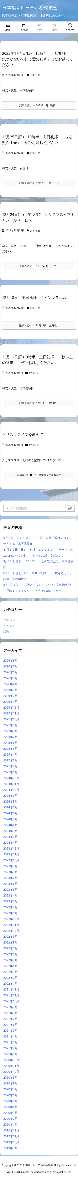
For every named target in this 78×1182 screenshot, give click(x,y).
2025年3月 (10, 760)
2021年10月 (11, 1001)
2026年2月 (10, 696)
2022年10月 (11, 931)
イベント (9, 626)
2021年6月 (10, 1025)
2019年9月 (10, 1148)
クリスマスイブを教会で (22, 434)
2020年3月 (10, 1113)
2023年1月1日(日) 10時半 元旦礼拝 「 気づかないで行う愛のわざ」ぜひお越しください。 (37, 59)
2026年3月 (10, 690)
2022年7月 (10, 948)
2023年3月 (10, 901)
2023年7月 (10, 878)
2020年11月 (11, 1066)
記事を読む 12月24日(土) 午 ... (39, 266)
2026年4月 (10, 684)
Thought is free (62, 1171)
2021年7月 (10, 1019)
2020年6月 (10, 1095)
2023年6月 (10, 884)
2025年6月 (10, 743)
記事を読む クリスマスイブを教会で (39, 475)
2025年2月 (10, 766)
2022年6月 (10, 954)
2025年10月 (11, 719)
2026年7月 (10, 666)
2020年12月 (11, 1060)
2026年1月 (10, 702)
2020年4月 (10, 1107)
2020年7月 (10, 1089)
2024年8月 (10, 801)
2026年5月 (10, 678)
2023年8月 (10, 872)
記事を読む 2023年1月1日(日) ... (39, 105)
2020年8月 (10, 1083)
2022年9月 (10, 936)
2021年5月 (10, 1030)
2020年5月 (10, 1101)
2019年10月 (11, 1142)
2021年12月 (11, 989)
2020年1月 (10, 1124)
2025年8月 (10, 731)
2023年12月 (11, 848)
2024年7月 (10, 807)
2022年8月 (10, 942)
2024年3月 (10, 831)
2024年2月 (10, 837)
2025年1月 (10, 772)
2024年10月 (11, 790)
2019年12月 (11, 1130)
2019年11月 (11, 1136)
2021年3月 (10, 1042)
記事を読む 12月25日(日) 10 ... (39, 183)
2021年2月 (10, 1048)
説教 (6, 631)
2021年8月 (10, 1013)
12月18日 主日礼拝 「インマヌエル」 (36, 297)
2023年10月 (11, 860)
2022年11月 (11, 925)
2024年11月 (11, 784)
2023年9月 (10, 866)
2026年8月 (10, 660)
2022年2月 (10, 978)
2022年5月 (10, 960)
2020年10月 (11, 1072)
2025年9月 (10, 725)
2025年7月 (10, 737)
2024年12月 (11, 778)
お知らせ (35, 75)
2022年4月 (10, 966)
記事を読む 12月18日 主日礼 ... (39, 325)
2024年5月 (10, 819)
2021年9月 (10, 1007)
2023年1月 (10, 913)
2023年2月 (10, 907)
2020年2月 (10, 1119)
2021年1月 (10, 1054)
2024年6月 (10, 813)
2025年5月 (10, 749)
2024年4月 (10, 825)
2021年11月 (11, 995)
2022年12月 (11, 919)
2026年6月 (10, 672)
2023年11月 (11, 854)
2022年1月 (10, 983)
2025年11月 (11, 713)
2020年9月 (10, 1077)
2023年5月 (10, 889)
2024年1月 (10, 842)
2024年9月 (10, 796)
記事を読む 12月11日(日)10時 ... (39, 403)
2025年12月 (11, 707)
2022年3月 (10, 972)
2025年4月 (10, 754)
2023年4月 (10, 895)
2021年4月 (10, 1036)
